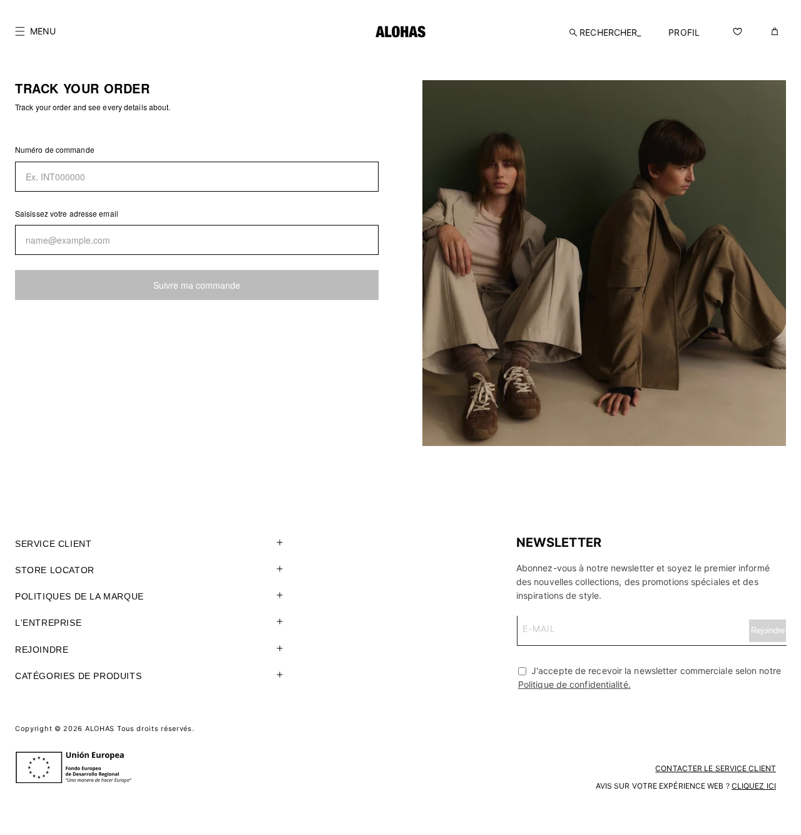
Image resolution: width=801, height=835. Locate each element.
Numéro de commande (54, 149)
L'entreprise (48, 623)
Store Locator (54, 570)
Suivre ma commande (196, 285)
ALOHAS (100, 728)
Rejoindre (41, 650)
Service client (53, 544)
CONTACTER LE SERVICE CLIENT (715, 768)
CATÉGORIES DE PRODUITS (78, 676)
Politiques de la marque (79, 596)
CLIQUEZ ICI (754, 786)
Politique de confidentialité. (574, 684)
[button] (35, 31)
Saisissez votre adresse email (66, 213)
